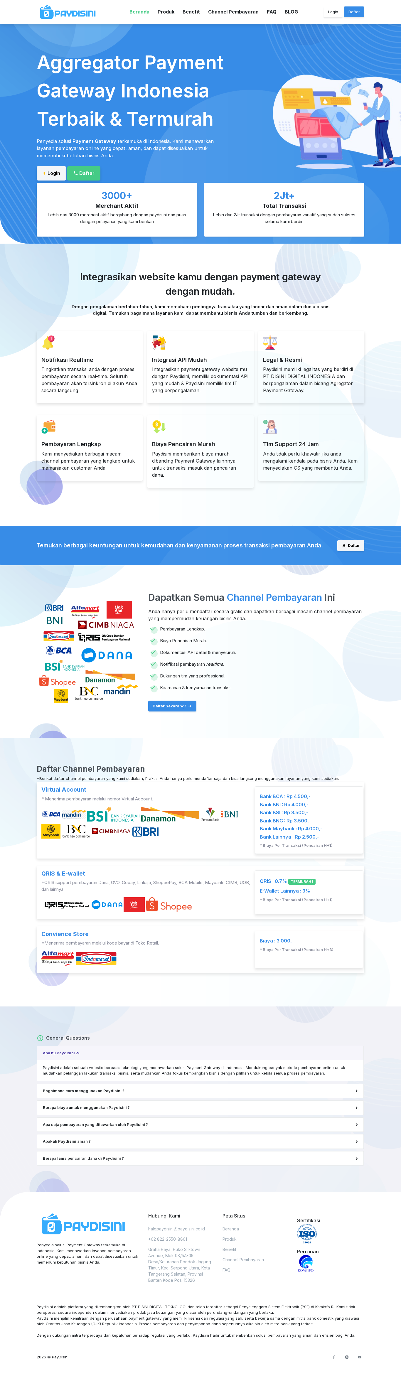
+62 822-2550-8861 (167, 1239)
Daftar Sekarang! (170, 706)
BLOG (291, 12)
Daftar (353, 545)
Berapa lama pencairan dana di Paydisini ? (83, 1158)
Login (333, 11)
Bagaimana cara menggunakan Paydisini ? (83, 1090)
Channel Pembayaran (233, 12)
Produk (166, 12)
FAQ (272, 12)
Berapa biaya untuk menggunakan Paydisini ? (86, 1107)
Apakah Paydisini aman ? (67, 1141)
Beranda (139, 12)
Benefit (191, 12)
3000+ (116, 195)
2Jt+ (284, 195)
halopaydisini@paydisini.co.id (176, 1228)
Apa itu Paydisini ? (60, 1052)
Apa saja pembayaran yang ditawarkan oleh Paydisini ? (95, 1124)
